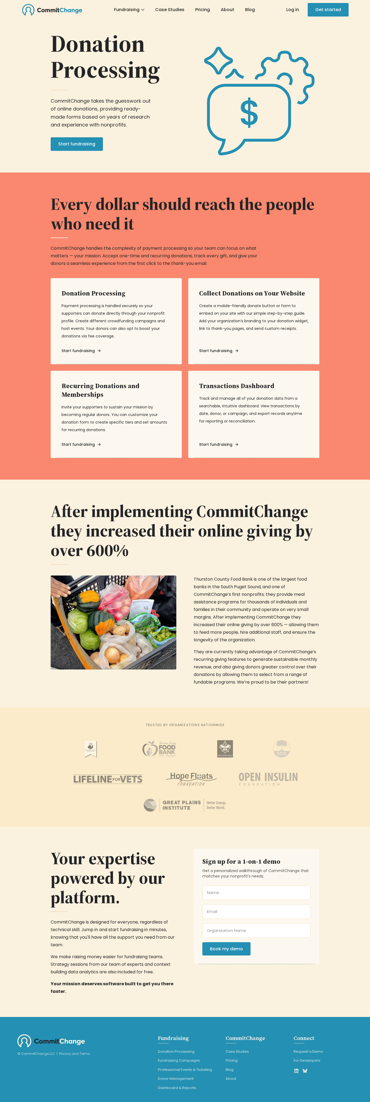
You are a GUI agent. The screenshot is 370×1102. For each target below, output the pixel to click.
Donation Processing (176, 1051)
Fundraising (126, 9)
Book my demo (226, 949)
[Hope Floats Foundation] (191, 779)
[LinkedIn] (296, 1071)
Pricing (202, 9)
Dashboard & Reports (177, 1087)
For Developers (307, 1060)
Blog (250, 9)
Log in (292, 9)
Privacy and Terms (74, 1053)
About (227, 9)
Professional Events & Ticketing (185, 1069)
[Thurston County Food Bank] (159, 749)
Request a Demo (308, 1051)
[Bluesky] (305, 1071)
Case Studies (169, 9)
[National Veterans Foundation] (108, 779)
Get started (328, 9)
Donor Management (176, 1078)
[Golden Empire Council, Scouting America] (225, 749)
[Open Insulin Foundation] (268, 779)
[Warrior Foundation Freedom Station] (90, 749)
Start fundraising (76, 144)
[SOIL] (281, 749)
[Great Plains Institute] (185, 805)
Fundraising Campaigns (179, 1060)
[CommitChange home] (52, 9)
